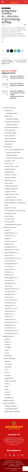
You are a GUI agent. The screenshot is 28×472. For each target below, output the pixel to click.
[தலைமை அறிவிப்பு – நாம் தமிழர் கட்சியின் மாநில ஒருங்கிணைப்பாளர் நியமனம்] (5, 93)
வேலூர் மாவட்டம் (9, 244)
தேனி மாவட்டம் (9, 317)
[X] (11, 50)
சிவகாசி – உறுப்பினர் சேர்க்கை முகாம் (20, 61)
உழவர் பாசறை (9, 216)
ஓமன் (6, 389)
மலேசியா (7, 395)
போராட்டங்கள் (9, 164)
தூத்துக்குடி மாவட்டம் (6, 8)
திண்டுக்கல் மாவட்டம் (10, 283)
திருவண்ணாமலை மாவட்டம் (13, 258)
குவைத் (7, 384)
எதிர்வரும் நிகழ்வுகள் (12, 119)
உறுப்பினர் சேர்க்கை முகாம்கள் (15, 158)
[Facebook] (8, 50)
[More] (22, 50)
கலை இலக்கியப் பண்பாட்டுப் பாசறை (15, 211)
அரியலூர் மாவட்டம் (10, 294)
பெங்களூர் (8, 347)
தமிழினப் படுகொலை (11, 406)
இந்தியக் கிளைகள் (8, 336)
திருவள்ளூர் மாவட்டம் (11, 233)
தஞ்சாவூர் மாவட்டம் (10, 305)
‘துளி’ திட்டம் (19, 461)
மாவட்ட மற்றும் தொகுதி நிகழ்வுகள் (14, 150)
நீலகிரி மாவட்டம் (9, 275)
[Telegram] (18, 50)
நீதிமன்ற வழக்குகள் (10, 141)
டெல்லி (7, 353)
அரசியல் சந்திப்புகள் (10, 138)
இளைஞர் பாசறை (10, 180)
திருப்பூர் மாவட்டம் (10, 280)
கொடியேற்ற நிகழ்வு (12, 155)
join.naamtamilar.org (14, 444)
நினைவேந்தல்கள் (10, 169)
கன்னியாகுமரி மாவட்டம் (11, 333)
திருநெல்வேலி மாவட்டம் (12, 331)
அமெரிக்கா (8, 367)
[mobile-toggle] (2, 2)
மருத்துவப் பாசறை (10, 191)
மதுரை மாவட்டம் (9, 314)
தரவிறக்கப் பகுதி (8, 462)
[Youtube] (22, 455)
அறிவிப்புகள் (8, 116)
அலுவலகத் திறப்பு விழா (13, 152)
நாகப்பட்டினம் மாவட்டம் (11, 300)
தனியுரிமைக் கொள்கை (14, 466)
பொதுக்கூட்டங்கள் (10, 161)
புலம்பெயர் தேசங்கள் (9, 358)
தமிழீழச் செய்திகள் (8, 400)
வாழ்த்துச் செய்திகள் (12, 113)
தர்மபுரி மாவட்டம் (9, 255)
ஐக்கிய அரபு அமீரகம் (10, 381)
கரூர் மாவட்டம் (9, 286)
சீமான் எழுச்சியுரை (10, 130)
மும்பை (7, 350)
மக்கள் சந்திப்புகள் (10, 136)
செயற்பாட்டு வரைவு (20, 464)
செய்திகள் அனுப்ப (18, 462)
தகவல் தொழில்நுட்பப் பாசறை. (13, 200)
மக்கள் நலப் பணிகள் (11, 175)
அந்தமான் (8, 342)
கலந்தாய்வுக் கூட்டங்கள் (11, 166)
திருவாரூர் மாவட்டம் (10, 303)
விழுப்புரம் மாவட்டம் (10, 261)
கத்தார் (7, 386)
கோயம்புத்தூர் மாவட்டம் (11, 278)
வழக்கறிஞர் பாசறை (10, 213)
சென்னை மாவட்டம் (10, 236)
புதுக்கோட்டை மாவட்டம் (11, 308)
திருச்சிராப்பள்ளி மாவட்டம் (12, 289)
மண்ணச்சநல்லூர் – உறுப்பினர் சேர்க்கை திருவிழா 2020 (8, 62)
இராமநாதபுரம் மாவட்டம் (11, 322)
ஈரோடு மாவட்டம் (9, 272)
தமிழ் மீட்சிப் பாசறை (10, 208)
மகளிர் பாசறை (9, 183)
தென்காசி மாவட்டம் (10, 328)
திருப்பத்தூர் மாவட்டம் (11, 247)
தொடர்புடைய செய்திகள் (9, 71)
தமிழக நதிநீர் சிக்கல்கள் (11, 409)
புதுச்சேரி (7, 230)
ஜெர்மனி (7, 361)
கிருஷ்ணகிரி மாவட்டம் (11, 252)
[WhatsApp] (15, 50)
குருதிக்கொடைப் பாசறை (12, 194)
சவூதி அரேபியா (9, 378)
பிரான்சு (7, 372)
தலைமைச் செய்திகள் (9, 108)
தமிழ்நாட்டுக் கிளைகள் (11, 6)
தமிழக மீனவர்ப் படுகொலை (12, 412)
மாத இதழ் (12, 464)
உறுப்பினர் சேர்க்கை (10, 461)
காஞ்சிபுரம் (8, 238)
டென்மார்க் (8, 375)
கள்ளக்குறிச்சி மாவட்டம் (11, 264)
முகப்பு (3, 6)
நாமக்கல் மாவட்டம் (10, 269)
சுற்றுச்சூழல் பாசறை (10, 197)
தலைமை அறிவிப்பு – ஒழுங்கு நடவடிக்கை (17, 77)
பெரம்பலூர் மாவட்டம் (10, 291)
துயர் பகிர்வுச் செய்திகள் (11, 127)
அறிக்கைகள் (8, 111)
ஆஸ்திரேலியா (9, 398)
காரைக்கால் (8, 356)
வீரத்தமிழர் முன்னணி (11, 189)
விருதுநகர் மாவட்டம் (10, 319)
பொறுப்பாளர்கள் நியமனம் (12, 122)
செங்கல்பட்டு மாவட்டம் (11, 241)
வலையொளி (5, 464)
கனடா (6, 370)
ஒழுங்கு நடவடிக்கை (12, 124)
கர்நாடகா (7, 339)
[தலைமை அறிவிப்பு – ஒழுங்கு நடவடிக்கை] (5, 78)
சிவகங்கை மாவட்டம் (10, 311)
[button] (26, 2)
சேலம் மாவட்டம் (9, 266)
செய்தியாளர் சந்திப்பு (11, 133)
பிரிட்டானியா (8, 364)
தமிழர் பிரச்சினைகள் (9, 403)
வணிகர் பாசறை (9, 222)
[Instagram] (9, 455)
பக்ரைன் (7, 392)
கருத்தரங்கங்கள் (9, 172)
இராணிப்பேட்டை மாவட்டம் (12, 250)
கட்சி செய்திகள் (7, 147)
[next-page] (5, 102)
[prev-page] (3, 102)
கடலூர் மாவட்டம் (9, 297)
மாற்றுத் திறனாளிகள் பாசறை (13, 224)
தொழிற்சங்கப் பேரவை (11, 186)
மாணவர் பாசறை (10, 219)
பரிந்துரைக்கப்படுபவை (9, 73)
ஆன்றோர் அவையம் (10, 178)
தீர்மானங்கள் (8, 144)
